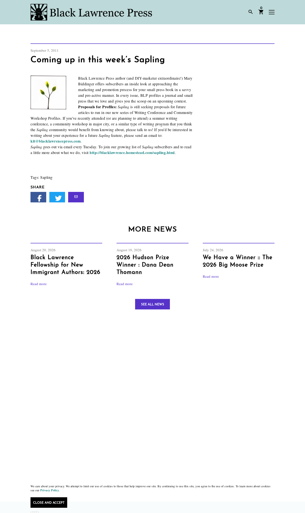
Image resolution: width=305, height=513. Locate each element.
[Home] (91, 12)
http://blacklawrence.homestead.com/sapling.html (132, 152)
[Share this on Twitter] (57, 197)
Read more (38, 283)
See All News (152, 304)
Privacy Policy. (50, 490)
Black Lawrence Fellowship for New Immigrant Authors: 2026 (65, 265)
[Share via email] (76, 197)
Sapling (46, 177)
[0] (261, 13)
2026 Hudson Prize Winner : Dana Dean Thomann (145, 265)
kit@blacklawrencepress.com (55, 141)
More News (152, 229)
